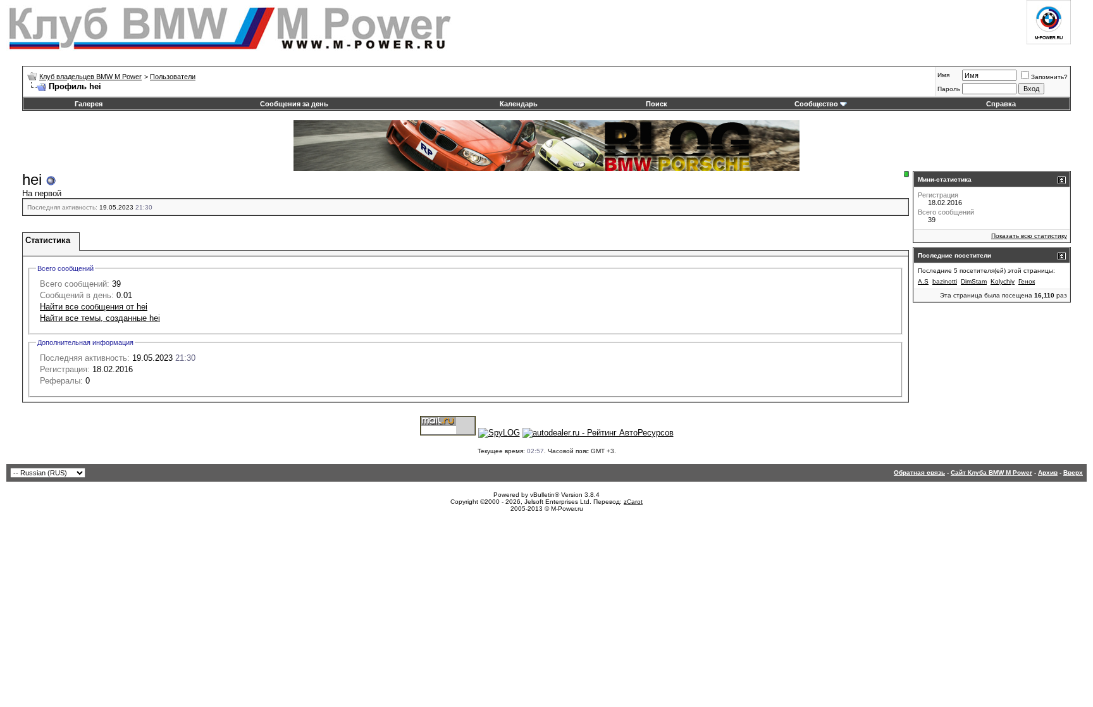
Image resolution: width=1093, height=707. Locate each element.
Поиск (656, 104)
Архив (1048, 472)
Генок (1026, 281)
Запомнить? (1049, 76)
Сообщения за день (294, 104)
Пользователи (172, 76)
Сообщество (816, 104)
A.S (923, 281)
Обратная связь (919, 472)
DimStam (974, 281)
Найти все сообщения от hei (93, 306)
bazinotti (944, 281)
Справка (1001, 104)
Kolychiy (1003, 281)
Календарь (519, 104)
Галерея (88, 104)
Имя (943, 75)
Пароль (948, 88)
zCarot (633, 501)
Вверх (1073, 472)
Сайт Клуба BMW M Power (991, 472)
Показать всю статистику (1029, 235)
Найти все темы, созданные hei (100, 318)
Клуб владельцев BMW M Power (90, 76)
